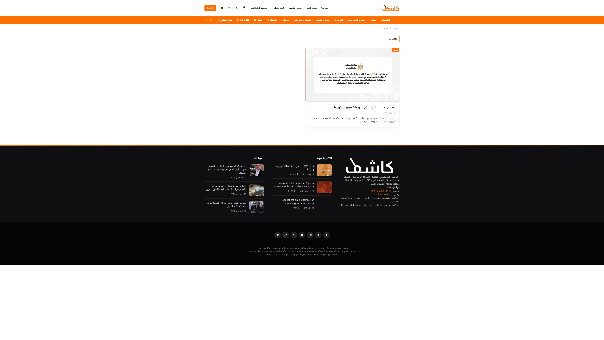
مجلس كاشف (295, 8)
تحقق (373, 20)
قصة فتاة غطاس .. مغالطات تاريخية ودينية (295, 168)
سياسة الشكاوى (259, 8)
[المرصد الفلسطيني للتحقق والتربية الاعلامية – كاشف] (391, 8)
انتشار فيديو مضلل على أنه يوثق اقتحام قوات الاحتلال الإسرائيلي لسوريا (225, 187)
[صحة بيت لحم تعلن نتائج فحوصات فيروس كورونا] (352, 74)
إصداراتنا (258, 20)
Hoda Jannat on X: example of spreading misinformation (297, 201)
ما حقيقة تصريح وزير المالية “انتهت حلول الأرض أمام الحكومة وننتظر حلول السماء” (226, 170)
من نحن (324, 8)
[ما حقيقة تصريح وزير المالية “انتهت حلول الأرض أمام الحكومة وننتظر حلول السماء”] (256, 170)
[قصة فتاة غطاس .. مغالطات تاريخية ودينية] (324, 170)
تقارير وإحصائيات (302, 20)
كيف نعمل (279, 8)
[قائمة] (397, 20)
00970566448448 (381, 191)
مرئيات (285, 20)
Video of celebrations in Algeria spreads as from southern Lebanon (294, 184)
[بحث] (211, 20)
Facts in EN (243, 20)
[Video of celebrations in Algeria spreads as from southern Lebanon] (324, 187)
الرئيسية (386, 20)
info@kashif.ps (384, 194)
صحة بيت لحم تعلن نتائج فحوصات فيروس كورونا (364, 107)
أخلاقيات (339, 20)
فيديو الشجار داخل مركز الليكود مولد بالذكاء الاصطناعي (226, 204)
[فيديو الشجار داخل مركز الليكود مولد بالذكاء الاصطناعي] (256, 207)
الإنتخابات (272, 20)
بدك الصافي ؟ (225, 20)
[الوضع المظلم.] (206, 20)
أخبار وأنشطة (322, 20)
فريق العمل (311, 8)
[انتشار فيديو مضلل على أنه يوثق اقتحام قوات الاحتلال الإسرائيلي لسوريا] (256, 190)
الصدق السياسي (356, 20)
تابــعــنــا (210, 8)
